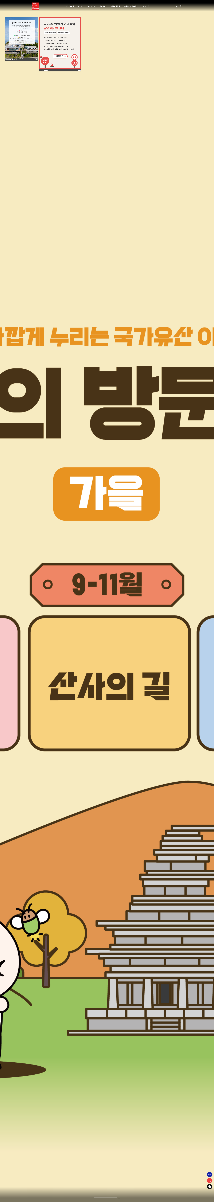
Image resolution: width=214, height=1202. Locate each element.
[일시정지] (119, 1198)
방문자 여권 (91, 6)
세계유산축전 (115, 6)
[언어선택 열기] (181, 6)
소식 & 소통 (145, 6)
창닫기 (37, 59)
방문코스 (81, 6)
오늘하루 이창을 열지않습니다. (11, 59)
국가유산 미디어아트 (130, 6)
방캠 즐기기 (103, 6)
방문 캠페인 (70, 6)
